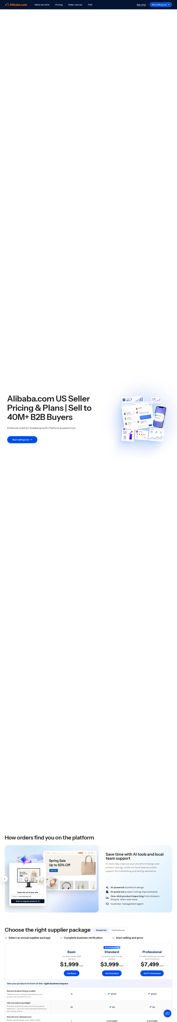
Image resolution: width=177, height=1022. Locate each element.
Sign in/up (141, 5)
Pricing (59, 5)
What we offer (42, 5)
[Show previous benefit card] (5, 879)
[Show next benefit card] (172, 879)
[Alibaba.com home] (16, 4)
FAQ (90, 5)
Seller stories (75, 5)
